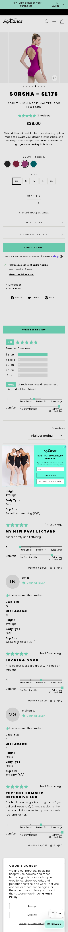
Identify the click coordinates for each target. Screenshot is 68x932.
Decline (32, 914)
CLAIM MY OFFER (50, 475)
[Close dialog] (65, 447)
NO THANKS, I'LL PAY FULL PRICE (50, 481)
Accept (32, 906)
